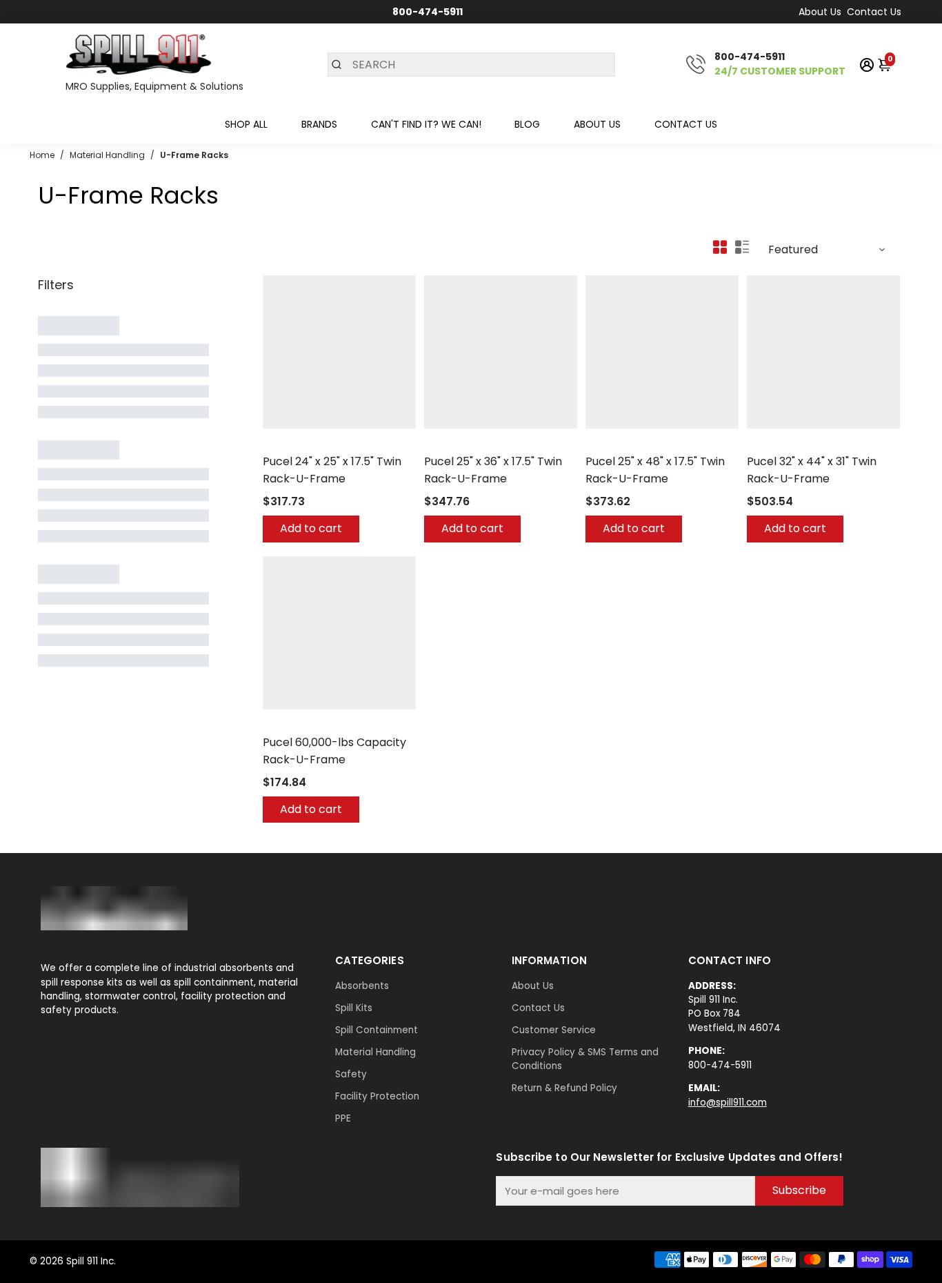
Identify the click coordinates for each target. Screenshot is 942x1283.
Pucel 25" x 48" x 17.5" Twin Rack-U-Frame (655, 470)
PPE (343, 1118)
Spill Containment (376, 1030)
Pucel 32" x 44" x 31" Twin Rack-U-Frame (811, 470)
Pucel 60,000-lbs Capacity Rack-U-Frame (334, 750)
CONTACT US (685, 124)
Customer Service (554, 1030)
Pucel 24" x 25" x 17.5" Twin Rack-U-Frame (332, 470)
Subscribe (799, 1190)
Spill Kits (353, 1008)
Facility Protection (377, 1096)
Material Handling (375, 1052)
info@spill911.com (727, 1102)
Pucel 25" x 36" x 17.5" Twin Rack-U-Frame (493, 470)
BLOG (527, 124)
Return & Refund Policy (564, 1088)
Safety (351, 1074)
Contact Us (874, 12)
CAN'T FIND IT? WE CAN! (426, 124)
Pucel (275, 443)
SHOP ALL (246, 124)
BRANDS (319, 124)
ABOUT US (597, 124)
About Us (820, 12)
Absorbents (362, 985)
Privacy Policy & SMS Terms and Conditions (585, 1059)
